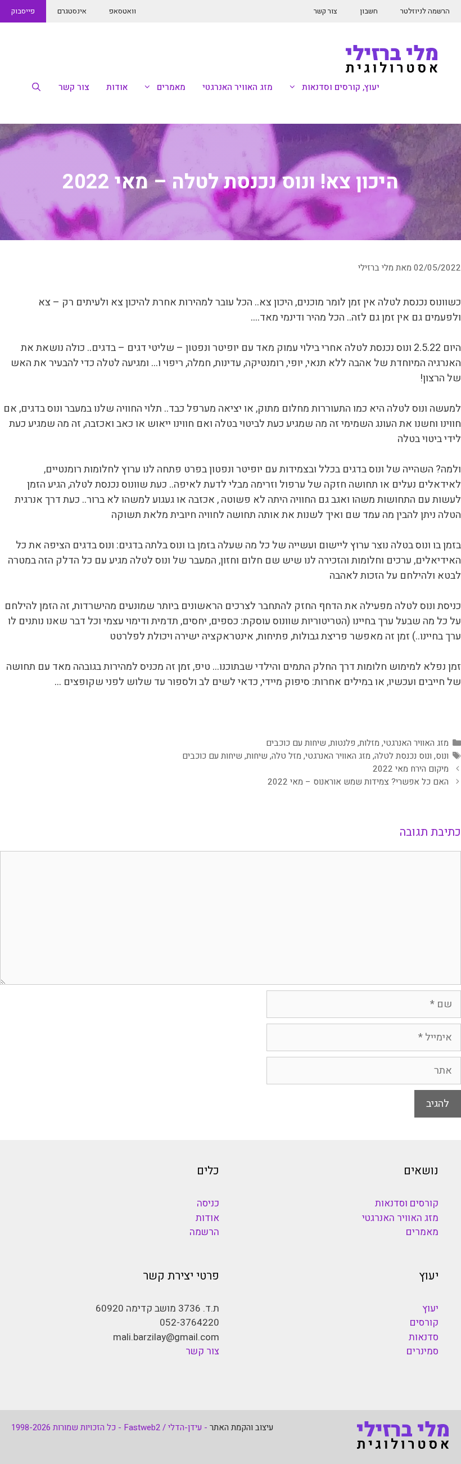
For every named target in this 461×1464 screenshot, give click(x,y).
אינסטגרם (72, 11)
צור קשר (325, 11)
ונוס (442, 756)
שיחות (257, 756)
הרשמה (204, 1232)
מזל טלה (286, 756)
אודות (117, 87)
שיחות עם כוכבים (296, 743)
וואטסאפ (122, 11)
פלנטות (342, 743)
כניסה (208, 1203)
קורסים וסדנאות (407, 1203)
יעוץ (430, 1308)
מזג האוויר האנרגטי (237, 87)
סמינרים (422, 1351)
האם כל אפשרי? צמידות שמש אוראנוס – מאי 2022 (358, 782)
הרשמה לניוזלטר (425, 11)
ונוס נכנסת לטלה (403, 756)
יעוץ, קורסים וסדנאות (340, 87)
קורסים (424, 1323)
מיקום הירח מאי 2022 (411, 769)
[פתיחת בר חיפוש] (36, 87)
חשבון (369, 11)
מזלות (369, 743)
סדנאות (424, 1337)
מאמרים (171, 87)
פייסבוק (23, 11)
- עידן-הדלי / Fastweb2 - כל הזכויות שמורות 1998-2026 (109, 1427)
